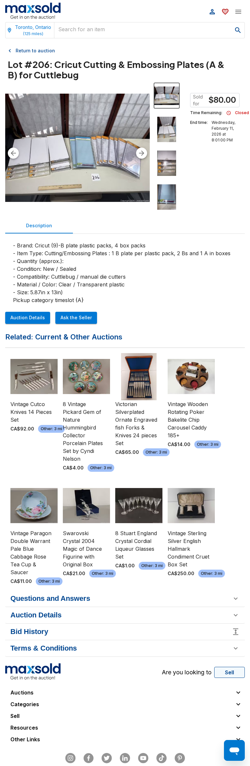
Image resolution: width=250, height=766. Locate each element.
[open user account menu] (212, 12)
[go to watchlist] (225, 12)
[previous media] (13, 153)
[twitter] (107, 758)
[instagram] (70, 758)
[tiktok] (161, 758)
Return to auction (35, 50)
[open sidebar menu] (238, 12)
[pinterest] (180, 758)
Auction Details (27, 317)
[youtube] (143, 758)
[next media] (141, 153)
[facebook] (88, 758)
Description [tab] (39, 225)
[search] (237, 30)
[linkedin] (125, 758)
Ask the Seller (76, 317)
